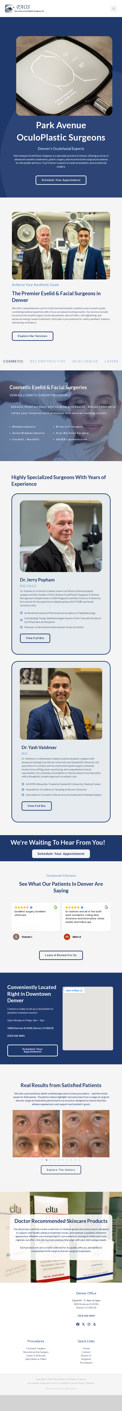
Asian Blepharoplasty (28, 432)
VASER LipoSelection (71, 439)
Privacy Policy (78, 1383)
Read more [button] (71, 926)
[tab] (13, 362)
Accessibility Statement (39, 1383)
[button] (16, 1134)
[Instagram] (89, 1324)
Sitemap (90, 1383)
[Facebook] (77, 1324)
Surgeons (86, 1358)
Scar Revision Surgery (72, 432)
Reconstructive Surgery (36, 1351)
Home (86, 1348)
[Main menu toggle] (113, 8)
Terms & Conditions (60, 1383)
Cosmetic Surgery (36, 1348)
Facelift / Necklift (26, 439)
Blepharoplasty (24, 426)
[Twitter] (83, 1324)
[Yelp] (94, 1324)
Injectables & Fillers (36, 1358)
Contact (86, 1351)
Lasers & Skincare (35, 1355)
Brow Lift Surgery (69, 426)
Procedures (86, 1362)
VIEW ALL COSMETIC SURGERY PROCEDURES (40, 395)
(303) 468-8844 (86, 1315)
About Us (86, 1355)
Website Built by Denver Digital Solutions (61, 1389)
